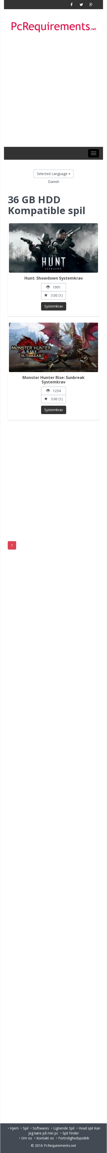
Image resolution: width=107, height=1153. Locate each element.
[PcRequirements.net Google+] (91, 4)
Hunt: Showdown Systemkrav (53, 278)
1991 (55, 287)
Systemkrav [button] (53, 306)
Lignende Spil (63, 1128)
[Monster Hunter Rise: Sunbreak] (53, 347)
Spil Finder (70, 1133)
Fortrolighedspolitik (73, 1138)
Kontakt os (45, 1138)
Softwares (41, 1128)
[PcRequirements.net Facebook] (71, 4)
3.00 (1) (55, 295)
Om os (26, 1138)
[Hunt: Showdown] (53, 248)
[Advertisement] (53, 91)
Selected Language (52, 173)
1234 (55, 390)
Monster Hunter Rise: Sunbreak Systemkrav (53, 380)
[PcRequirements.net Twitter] (81, 4)
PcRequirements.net (60, 1145)
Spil (25, 1128)
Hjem (14, 1128)
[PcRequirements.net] (53, 27)
